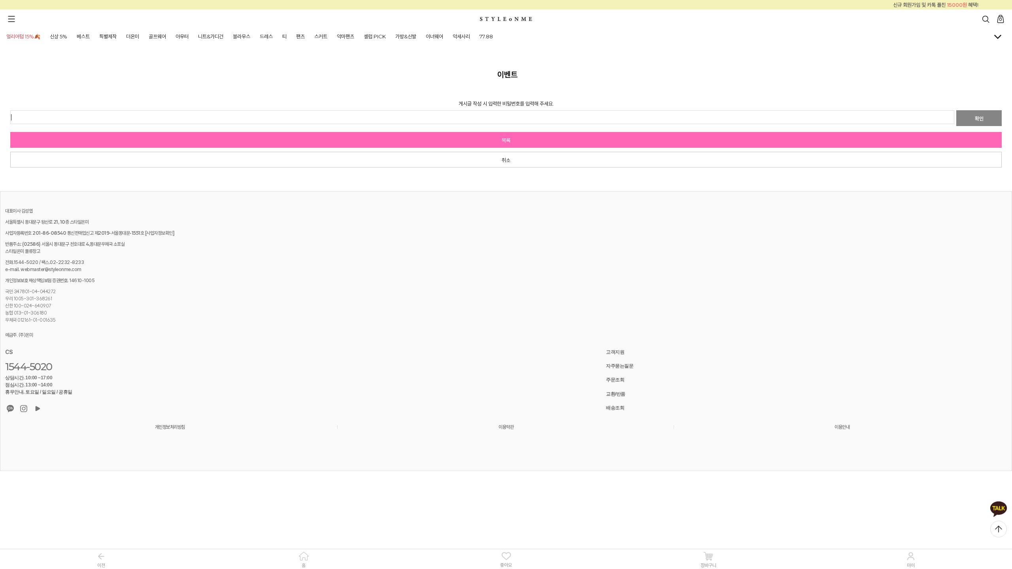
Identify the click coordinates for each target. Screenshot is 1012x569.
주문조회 (615, 379)
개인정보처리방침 (170, 427)
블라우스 (241, 36)
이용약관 (506, 427)
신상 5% (58, 36)
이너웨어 (434, 36)
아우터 (182, 36)
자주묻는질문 (619, 366)
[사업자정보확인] (160, 233)
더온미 (132, 36)
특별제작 (108, 36)
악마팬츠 (345, 36)
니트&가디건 (210, 36)
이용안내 (842, 427)
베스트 (83, 36)
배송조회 (615, 408)
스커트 (320, 36)
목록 (506, 140)
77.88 (486, 36)
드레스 (266, 36)
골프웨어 (157, 36)
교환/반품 (615, 394)
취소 (506, 160)
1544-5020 (28, 367)
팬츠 (300, 36)
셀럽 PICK (375, 36)
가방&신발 (405, 36)
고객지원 (615, 352)
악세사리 (461, 36)
